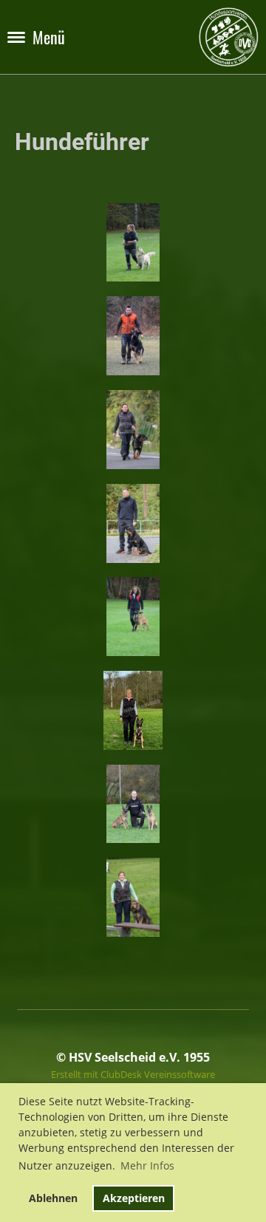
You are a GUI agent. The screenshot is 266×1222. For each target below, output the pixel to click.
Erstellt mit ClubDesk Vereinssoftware (133, 1074)
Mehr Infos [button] (147, 1165)
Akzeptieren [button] (134, 1198)
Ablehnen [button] (53, 1198)
